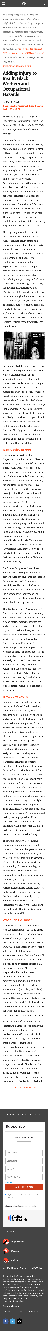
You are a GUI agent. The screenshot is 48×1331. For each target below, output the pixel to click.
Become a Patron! (11, 1306)
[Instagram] (19, 1321)
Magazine (16, 1251)
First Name (12, 1151)
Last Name (11, 1159)
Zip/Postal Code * (14, 1175)
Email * (10, 1167)
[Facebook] (6, 1321)
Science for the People (27, 1206)
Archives (15, 1260)
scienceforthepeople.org (14, 1301)
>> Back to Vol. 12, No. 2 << (24, 1087)
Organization (17, 1241)
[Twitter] (12, 1321)
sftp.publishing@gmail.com (17, 66)
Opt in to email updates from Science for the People (24, 1196)
